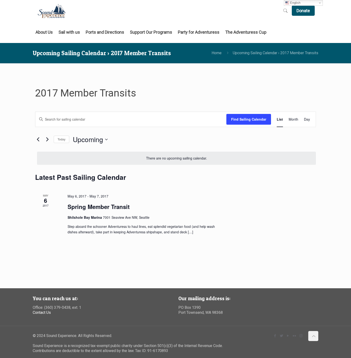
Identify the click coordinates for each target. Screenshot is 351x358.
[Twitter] (281, 336)
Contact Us (42, 312)
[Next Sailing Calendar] (47, 139)
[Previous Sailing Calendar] (38, 139)
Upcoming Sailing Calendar (255, 53)
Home (217, 53)
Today (61, 139)
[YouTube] (288, 336)
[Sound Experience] (51, 10)
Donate (303, 10)
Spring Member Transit (99, 207)
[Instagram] (300, 336)
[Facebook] (275, 336)
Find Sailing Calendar (248, 119)
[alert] (176, 158)
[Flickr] (294, 336)
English (294, 3)
